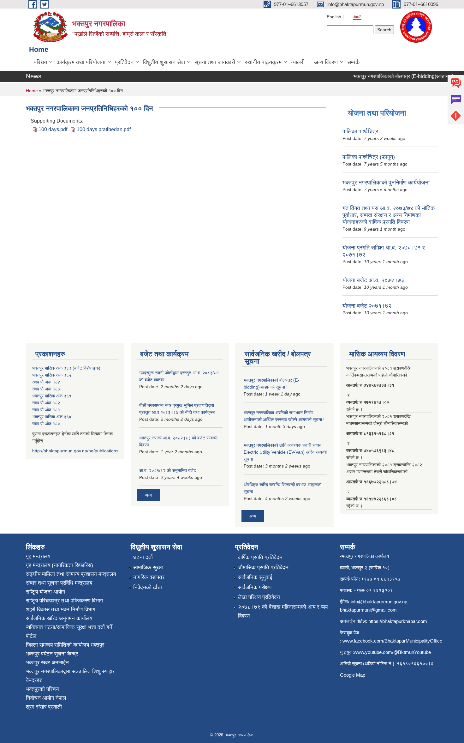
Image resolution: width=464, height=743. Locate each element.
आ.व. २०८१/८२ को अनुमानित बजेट (167, 470)
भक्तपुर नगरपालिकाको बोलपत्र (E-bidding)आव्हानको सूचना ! (404, 76)
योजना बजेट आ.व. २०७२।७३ (373, 280)
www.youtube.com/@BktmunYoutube (392, 652)
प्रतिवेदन (124, 62)
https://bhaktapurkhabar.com (397, 621)
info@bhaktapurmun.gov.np (379, 601)
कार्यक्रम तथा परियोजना (81, 62)
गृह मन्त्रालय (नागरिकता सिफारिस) (59, 565)
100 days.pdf (53, 129)
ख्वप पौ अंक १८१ (46, 409)
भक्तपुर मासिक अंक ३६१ (51, 395)
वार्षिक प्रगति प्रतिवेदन (260, 557)
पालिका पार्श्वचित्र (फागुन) (368, 157)
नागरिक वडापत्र (148, 577)
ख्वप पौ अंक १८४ (46, 381)
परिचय (40, 62)
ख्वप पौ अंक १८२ (46, 402)
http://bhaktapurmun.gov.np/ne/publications (75, 450)
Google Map (352, 675)
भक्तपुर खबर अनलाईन (47, 663)
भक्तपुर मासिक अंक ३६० (51, 416)
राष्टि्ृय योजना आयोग (45, 592)
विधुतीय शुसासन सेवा (164, 62)
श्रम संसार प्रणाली (44, 707)
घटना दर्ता (143, 557)
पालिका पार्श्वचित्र (360, 131)
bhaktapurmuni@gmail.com (368, 610)
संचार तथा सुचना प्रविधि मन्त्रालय (59, 583)
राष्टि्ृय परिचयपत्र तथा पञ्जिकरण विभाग (64, 601)
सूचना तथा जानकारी (214, 62)
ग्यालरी (298, 62)
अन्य (148, 495)
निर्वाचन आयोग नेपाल (46, 698)
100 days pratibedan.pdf (104, 129)
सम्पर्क (353, 62)
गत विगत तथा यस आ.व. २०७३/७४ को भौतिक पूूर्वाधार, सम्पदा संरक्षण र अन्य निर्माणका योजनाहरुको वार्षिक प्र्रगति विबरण (388, 215)
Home (32, 90)
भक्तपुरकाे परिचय (42, 689)
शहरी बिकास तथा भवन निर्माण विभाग (60, 610)
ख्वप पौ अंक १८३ (46, 388)
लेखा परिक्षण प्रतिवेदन (259, 597)
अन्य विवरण (326, 62)
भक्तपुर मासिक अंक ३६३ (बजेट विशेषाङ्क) (66, 368)
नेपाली (357, 17)
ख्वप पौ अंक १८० (46, 423)
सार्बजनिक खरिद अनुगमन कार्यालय (59, 618)
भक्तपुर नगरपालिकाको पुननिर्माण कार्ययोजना (386, 182)
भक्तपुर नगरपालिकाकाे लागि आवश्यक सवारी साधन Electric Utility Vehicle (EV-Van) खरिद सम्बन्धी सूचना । (285, 452)
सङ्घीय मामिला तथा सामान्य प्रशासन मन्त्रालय (71, 574)
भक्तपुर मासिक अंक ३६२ (51, 375)
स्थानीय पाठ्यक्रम (263, 62)
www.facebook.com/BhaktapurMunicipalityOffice (392, 640)
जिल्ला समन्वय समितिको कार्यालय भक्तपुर (65, 645)
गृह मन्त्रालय (38, 556)
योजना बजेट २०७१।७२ (366, 306)
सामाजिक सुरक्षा (148, 568)
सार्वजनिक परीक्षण (254, 587)
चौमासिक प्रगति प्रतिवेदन (263, 568)
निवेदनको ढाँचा (147, 587)
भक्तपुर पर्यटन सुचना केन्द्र (52, 654)
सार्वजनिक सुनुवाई (255, 577)
